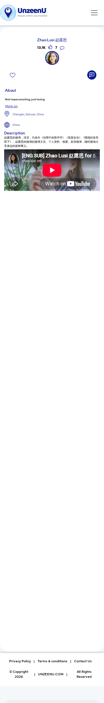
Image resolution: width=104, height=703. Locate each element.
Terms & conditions (52, 661)
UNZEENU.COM (51, 674)
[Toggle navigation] (94, 12)
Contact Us (83, 661)
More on (11, 106)
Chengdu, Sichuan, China (28, 114)
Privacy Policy (20, 661)
